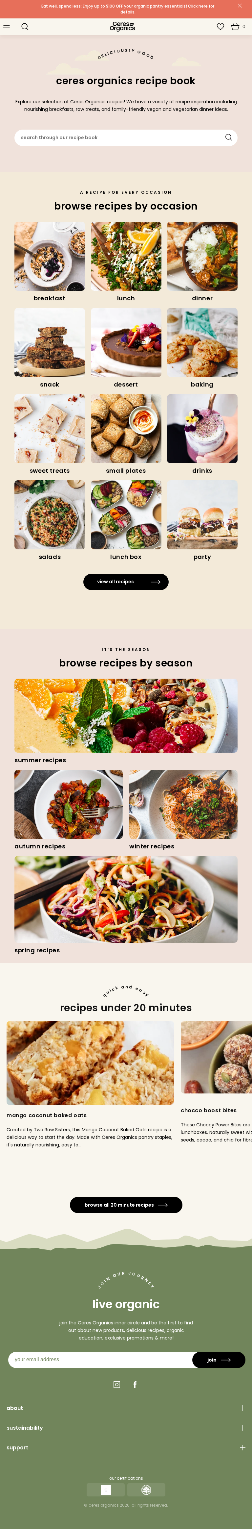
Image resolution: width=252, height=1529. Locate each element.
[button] (25, 26)
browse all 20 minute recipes (119, 1205)
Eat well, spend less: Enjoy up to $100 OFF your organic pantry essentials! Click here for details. (127, 9)
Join (212, 1360)
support (17, 1447)
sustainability (25, 1428)
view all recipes (115, 581)
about (15, 1408)
